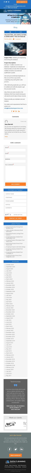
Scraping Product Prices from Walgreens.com (14, 256)
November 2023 (10, 312)
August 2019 (9, 342)
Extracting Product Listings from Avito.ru (14, 234)
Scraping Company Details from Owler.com (14, 249)
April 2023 (9, 324)
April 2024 (9, 301)
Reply (6, 136)
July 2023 (8, 320)
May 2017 (8, 375)
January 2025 (9, 283)
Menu (25, 11)
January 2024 (9, 307)
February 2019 (10, 355)
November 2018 (10, 361)
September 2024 (10, 291)
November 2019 (10, 336)
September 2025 (10, 266)
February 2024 (10, 305)
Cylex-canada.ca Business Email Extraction (14, 231)
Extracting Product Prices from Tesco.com (14, 244)
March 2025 (9, 279)
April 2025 (9, 277)
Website (7, 159)
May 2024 (8, 299)
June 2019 (9, 347)
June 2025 (9, 273)
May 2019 (8, 349)
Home (6, 465)
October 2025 (10, 264)
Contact (24, 467)
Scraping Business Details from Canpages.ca (14, 253)
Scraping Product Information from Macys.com (15, 241)
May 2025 (8, 275)
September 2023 (10, 316)
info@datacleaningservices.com (15, 6)
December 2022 (10, 332)
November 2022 (10, 334)
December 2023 (10, 310)
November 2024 (10, 287)
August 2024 (9, 293)
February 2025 (10, 281)
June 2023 (9, 322)
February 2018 (10, 367)
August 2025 (9, 268)
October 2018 (10, 363)
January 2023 (9, 330)
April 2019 (9, 351)
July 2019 (8, 344)
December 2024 (10, 285)
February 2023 (10, 328)
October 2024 (10, 289)
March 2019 (9, 353)
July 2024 (8, 295)
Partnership (18, 467)
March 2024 (9, 303)
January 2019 (9, 357)
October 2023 (10, 314)
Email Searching (9, 467)
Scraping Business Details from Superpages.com (14, 237)
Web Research (22, 465)
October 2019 (10, 338)
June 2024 (9, 297)
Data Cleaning (13, 465)
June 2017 (9, 373)
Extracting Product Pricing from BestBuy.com (14, 227)
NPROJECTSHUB (12, 8)
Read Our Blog (15, 455)
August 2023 (9, 318)
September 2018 (10, 365)
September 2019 (10, 340)
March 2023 (9, 326)
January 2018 (9, 369)
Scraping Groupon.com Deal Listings (15, 246)
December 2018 (10, 359)
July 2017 (8, 371)
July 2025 (8, 271)
